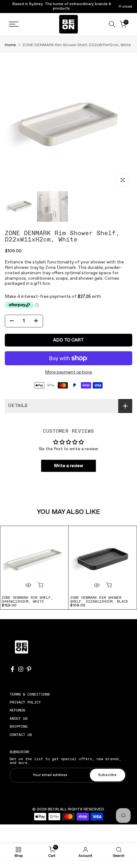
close (126, 7)
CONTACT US (21, 734)
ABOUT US (18, 718)
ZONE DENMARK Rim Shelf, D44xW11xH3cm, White (27, 599)
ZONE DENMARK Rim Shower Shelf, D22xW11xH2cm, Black (99, 599)
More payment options (68, 372)
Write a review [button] (68, 466)
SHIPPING (18, 726)
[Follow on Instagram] (21, 669)
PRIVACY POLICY (25, 702)
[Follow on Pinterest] (29, 669)
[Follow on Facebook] (12, 669)
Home (10, 45)
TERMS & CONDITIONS (30, 694)
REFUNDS (17, 710)
